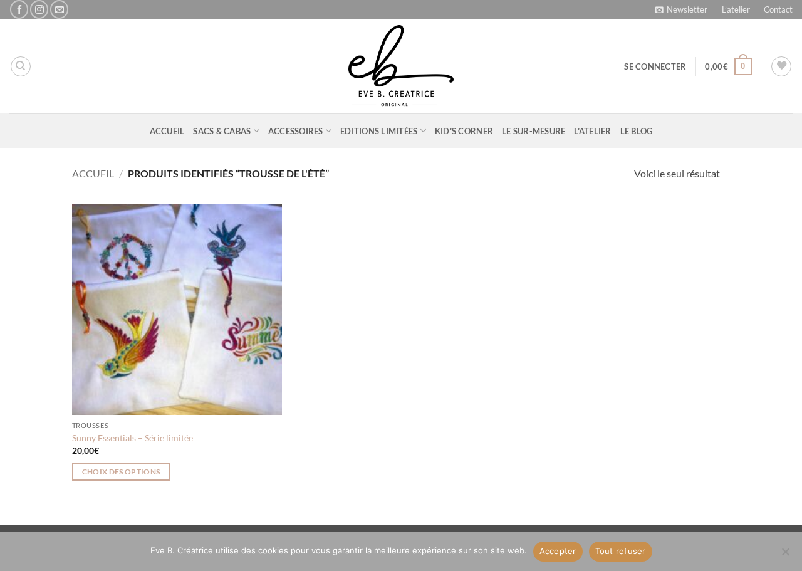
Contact (778, 9)
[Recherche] (21, 66)
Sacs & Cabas (222, 131)
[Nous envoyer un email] (59, 9)
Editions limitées (378, 131)
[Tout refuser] (785, 555)
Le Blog (636, 131)
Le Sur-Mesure (533, 131)
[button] (681, 9)
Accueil (167, 131)
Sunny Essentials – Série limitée (132, 437)
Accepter (557, 551)
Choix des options (121, 472)
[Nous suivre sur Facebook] (19, 9)
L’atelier (736, 9)
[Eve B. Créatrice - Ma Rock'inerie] (401, 66)
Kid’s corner (464, 131)
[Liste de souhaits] (781, 66)
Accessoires (295, 131)
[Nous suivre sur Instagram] (39, 9)
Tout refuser (620, 551)
